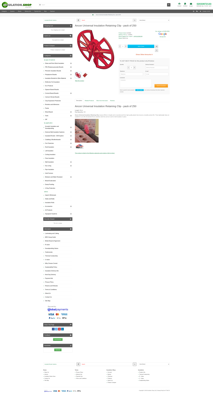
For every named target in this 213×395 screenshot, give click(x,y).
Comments (122, 77)
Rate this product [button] (79, 80)
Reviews (112, 100)
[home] (93, 14)
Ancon (124, 36)
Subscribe (58, 349)
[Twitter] (56, 329)
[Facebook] (53, 329)
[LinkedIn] (62, 329)
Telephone (122, 71)
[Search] (134, 20)
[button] (141, 46)
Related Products (89, 100)
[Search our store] (168, 4)
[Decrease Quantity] (120, 46)
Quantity (122, 64)
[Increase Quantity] (126, 46)
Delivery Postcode (149, 64)
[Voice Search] (39, 4)
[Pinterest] (59, 329)
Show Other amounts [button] (143, 54)
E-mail (146, 71)
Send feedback (57, 339)
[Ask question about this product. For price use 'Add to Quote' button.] (156, 50)
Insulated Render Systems (50, 20)
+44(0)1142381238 (137, 36)
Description (79, 100)
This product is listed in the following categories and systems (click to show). (95, 153)
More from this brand (102, 100)
